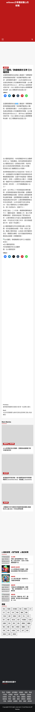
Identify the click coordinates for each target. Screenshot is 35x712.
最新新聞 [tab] (6, 552)
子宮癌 (4, 616)
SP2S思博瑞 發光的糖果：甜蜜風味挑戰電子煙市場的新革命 (19, 570)
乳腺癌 (8, 609)
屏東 (19, 616)
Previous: (16, 406)
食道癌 (4, 634)
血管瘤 (13, 630)
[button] (3, 39)
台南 (8, 612)
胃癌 (18, 623)
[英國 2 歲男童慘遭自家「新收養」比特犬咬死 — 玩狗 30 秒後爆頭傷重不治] (6, 563)
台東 (13, 612)
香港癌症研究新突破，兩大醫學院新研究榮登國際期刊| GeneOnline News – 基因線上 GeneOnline (17, 479)
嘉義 (22, 612)
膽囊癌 (23, 627)
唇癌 (26, 692)
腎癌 (4, 627)
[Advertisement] (17, 18)
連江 (18, 630)
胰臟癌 (28, 623)
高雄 (9, 634)
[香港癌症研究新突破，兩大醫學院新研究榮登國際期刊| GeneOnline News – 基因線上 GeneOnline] (17, 464)
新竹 (4, 619)
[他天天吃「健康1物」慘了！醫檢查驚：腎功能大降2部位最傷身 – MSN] (6, 601)
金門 (23, 630)
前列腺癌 (15, 609)
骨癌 (20, 701)
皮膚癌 (4, 623)
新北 (28, 616)
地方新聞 (13, 557)
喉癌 (17, 612)
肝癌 (9, 623)
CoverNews (25, 707)
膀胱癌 (17, 627)
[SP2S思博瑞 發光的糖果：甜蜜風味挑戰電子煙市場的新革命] (17, 435)
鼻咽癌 (14, 634)
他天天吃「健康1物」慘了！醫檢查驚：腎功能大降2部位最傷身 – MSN (19, 598)
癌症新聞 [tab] (24, 552)
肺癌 (14, 623)
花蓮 (4, 630)
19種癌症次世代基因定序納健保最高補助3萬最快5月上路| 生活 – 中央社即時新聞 (17, 508)
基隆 (26, 612)
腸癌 (13, 627)
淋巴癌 (13, 619)
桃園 (8, 619)
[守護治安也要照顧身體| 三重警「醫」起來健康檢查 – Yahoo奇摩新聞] (6, 591)
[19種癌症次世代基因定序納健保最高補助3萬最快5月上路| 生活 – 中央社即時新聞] (17, 494)
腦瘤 (8, 627)
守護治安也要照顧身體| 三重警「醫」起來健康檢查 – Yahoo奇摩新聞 (19, 589)
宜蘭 (9, 616)
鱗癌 (24, 701)
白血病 (29, 619)
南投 (20, 609)
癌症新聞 (6, 67)
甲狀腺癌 (24, 619)
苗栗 (8, 630)
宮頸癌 (14, 616)
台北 (4, 612)
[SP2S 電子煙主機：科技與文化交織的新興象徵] (6, 578)
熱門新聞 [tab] (15, 552)
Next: (17, 412)
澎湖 (18, 619)
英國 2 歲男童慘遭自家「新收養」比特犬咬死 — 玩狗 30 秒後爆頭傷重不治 (19, 560)
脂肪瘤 (5, 699)
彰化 (24, 616)
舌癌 (28, 627)
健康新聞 (6, 444)
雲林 (27, 630)
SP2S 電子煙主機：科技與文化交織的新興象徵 (19, 579)
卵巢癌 (25, 609)
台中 (30, 609)
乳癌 (4, 609)
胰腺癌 (23, 623)
